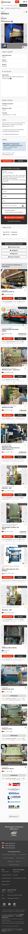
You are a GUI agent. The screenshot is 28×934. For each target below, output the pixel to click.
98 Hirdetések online (7, 154)
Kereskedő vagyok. (10, 210)
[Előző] (2, 36)
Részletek (14, 696)
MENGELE (4, 61)
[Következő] (25, 36)
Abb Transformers (20, 858)
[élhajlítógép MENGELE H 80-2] (14, 714)
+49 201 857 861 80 (10, 843)
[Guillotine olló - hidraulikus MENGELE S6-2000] (14, 394)
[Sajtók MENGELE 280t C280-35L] (14, 635)
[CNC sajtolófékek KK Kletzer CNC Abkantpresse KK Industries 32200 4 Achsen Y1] (14, 433)
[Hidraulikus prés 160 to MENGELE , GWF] (14, 475)
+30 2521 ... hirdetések (11, 232)
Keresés (24, 5)
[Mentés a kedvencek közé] (24, 12)
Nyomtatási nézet (14, 247)
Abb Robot (17, 861)
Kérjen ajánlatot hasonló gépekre (14, 212)
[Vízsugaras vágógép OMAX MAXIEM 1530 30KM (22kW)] (14, 316)
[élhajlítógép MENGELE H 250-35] (14, 754)
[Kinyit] (14, 304)
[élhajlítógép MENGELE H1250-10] (14, 279)
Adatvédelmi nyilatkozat (14, 221)
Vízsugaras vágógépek (8, 858)
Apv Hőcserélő (22, 854)
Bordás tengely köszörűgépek (9, 854)
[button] (26, 1)
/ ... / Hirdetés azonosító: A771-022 (11, 8)
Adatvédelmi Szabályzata (7, 929)
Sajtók (3, 57)
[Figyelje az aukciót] (25, 688)
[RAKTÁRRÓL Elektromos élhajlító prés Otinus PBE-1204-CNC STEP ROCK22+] (14, 555)
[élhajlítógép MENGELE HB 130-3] (14, 674)
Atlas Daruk (10, 861)
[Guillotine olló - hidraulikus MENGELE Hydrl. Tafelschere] (14, 357)
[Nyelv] (24, 1)
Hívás (21, 161)
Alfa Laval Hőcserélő (14, 864)
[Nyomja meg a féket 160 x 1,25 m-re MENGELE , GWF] (14, 595)
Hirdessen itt (14, 816)
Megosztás (14, 253)
